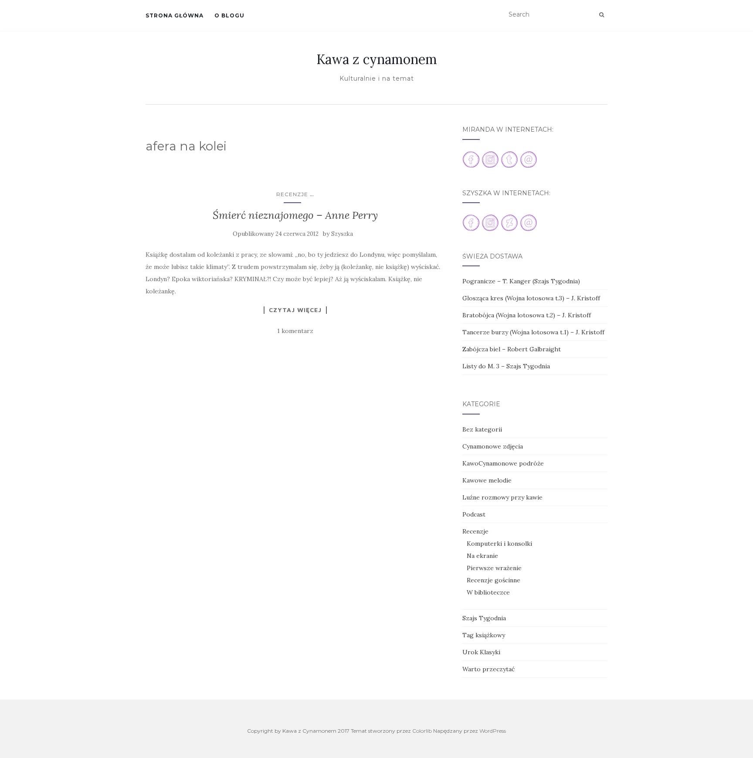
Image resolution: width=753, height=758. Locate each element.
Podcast (473, 514)
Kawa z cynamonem (376, 59)
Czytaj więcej (295, 309)
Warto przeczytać (488, 669)
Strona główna (175, 15)
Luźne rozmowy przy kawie (502, 497)
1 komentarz (295, 331)
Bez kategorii (482, 429)
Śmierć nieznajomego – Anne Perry (295, 215)
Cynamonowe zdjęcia (492, 446)
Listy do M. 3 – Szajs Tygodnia (506, 366)
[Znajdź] (601, 14)
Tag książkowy (483, 635)
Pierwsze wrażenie (494, 568)
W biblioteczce (488, 592)
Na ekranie (482, 556)
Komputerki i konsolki (499, 543)
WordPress (492, 730)
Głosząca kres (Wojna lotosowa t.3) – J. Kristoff (531, 298)
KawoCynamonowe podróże (503, 463)
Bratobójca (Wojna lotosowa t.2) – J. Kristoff (526, 315)
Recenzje (292, 194)
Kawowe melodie (487, 480)
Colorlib (422, 730)
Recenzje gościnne (493, 580)
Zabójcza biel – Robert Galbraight (511, 349)
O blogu (229, 15)
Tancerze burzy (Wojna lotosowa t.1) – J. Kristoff (533, 332)
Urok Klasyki (481, 652)
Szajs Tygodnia (484, 618)
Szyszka (342, 234)
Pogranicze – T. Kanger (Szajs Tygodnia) (521, 281)
